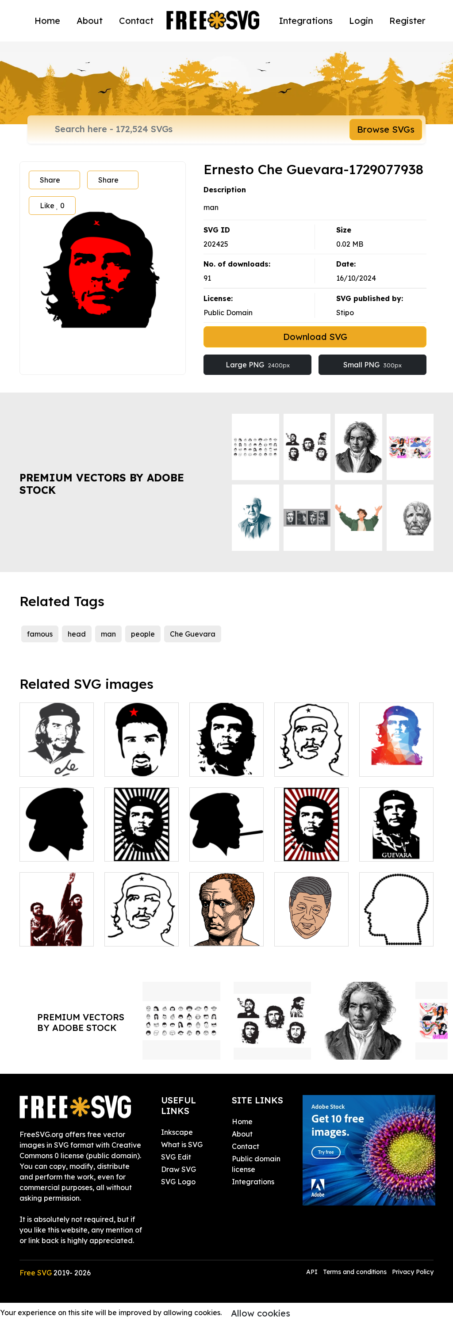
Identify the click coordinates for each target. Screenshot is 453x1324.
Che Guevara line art (142, 929)
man (108, 634)
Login (361, 20)
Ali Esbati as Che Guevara (142, 759)
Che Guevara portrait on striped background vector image (142, 828)
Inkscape (177, 1132)
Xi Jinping (301, 934)
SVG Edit (176, 1156)
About (90, 20)
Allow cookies (260, 1313)
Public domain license (256, 1164)
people (143, 634)
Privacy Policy (413, 1272)
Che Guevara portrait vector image (227, 754)
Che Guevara (192, 634)
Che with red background (311, 844)
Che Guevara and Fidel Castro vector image (57, 918)
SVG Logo (178, 1181)
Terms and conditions (355, 1272)
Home (47, 20)
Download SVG (315, 336)
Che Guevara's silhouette (227, 844)
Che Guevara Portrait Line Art (311, 759)
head (77, 634)
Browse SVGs (386, 129)
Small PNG (372, 364)
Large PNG (258, 364)
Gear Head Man (396, 929)
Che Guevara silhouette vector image (57, 839)
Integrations (306, 20)
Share (50, 180)
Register (407, 20)
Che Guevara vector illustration (57, 754)
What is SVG (182, 1144)
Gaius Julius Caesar (226, 929)
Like (52, 205)
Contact (136, 20)
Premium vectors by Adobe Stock (101, 483)
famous (40, 634)
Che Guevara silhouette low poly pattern (396, 754)
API (312, 1272)
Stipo (345, 312)
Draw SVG (178, 1169)
